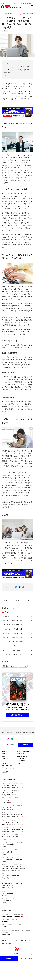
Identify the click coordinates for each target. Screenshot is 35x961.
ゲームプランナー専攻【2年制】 (12, 650)
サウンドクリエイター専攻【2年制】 (13, 654)
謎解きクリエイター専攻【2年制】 (12, 624)
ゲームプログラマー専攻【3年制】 (12, 629)
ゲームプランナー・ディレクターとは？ (16, 67)
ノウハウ (14, 666)
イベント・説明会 (9, 744)
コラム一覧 (4, 730)
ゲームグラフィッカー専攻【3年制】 (13, 637)
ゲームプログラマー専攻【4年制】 (12, 620)
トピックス (23, 666)
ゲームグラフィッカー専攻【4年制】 (13, 616)
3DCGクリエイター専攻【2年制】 (12, 646)
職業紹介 (6, 666)
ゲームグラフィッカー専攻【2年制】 (13, 641)
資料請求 (25, 744)
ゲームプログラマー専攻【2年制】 (12, 633)
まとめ (6, 75)
